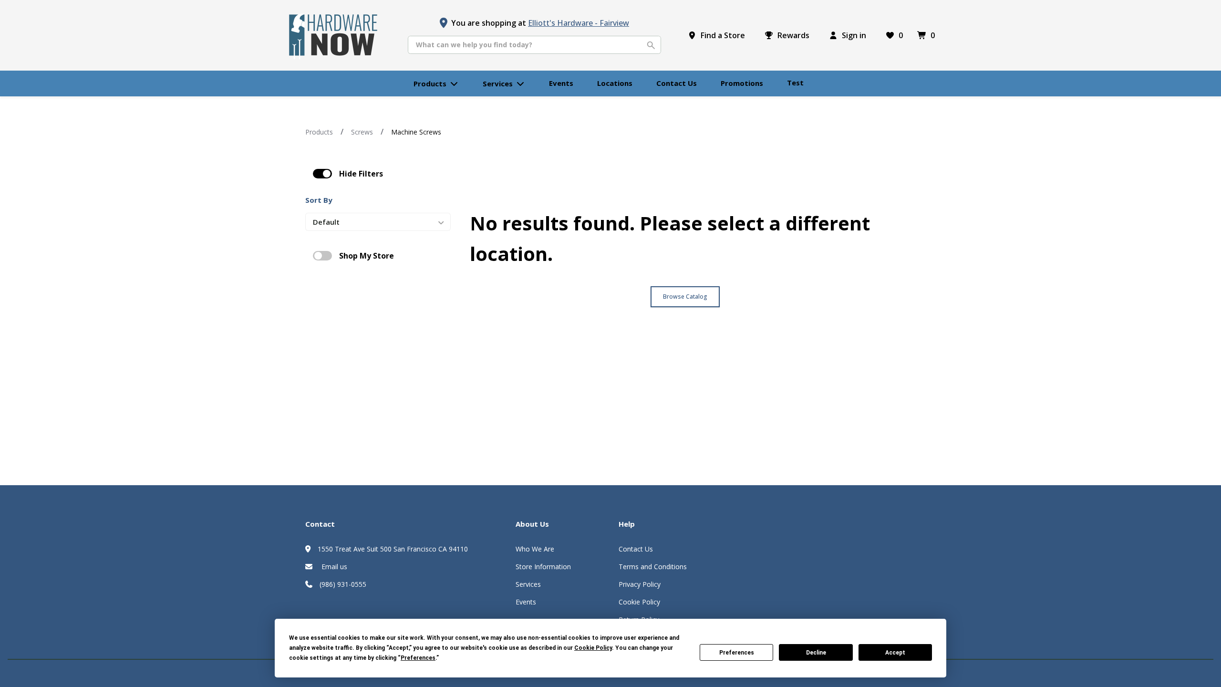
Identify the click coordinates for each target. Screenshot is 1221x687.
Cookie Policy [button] (593, 648)
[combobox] (534, 44)
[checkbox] (322, 173)
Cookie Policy (639, 601)
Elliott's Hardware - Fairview (578, 23)
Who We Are (535, 548)
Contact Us (636, 548)
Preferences (736, 652)
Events (526, 601)
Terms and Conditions (653, 566)
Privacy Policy (640, 584)
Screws (362, 131)
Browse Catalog (685, 296)
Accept (895, 652)
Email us (333, 566)
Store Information (543, 566)
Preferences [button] (418, 658)
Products (319, 131)
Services (528, 584)
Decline (816, 652)
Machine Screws (416, 131)
